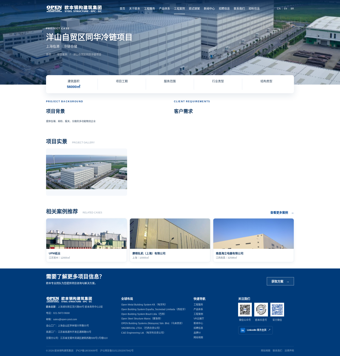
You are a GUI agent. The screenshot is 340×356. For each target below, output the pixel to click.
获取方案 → (280, 281)
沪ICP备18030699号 (87, 350)
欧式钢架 (194, 8)
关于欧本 (134, 8)
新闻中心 (209, 8)
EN (285, 8)
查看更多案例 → (282, 212)
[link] (86, 240)
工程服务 (149, 8)
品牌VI (197, 332)
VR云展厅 (199, 318)
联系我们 (239, 8)
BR (292, 8)
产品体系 (164, 8)
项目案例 (62, 54)
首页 (122, 8)
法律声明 (289, 350)
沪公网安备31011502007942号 (117, 350)
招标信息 (254, 8)
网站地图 (198, 337)
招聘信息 (224, 8)
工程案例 (179, 8)
